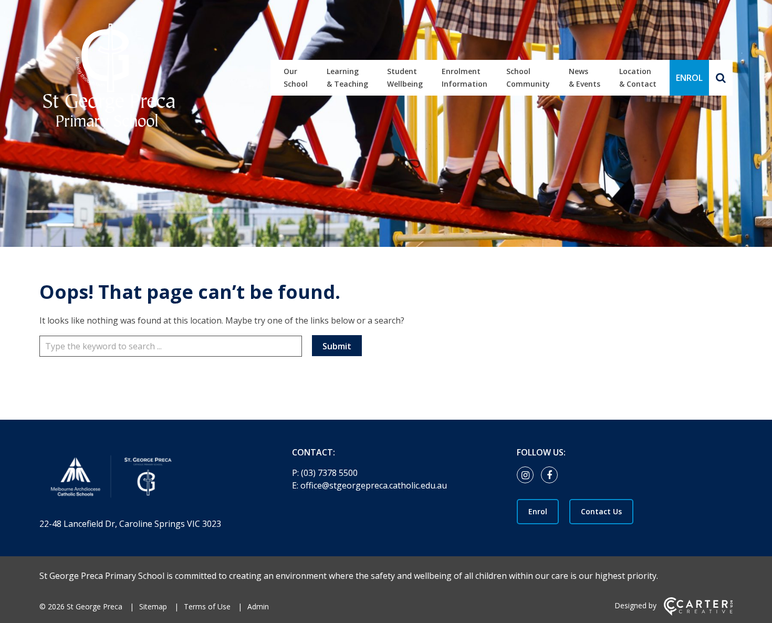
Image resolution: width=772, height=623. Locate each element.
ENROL (689, 78)
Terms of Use (207, 606)
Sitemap (153, 606)
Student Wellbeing (405, 77)
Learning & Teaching (347, 77)
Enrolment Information (464, 77)
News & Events (584, 77)
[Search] (721, 78)
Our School (296, 77)
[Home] (147, 479)
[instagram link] (528, 475)
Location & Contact (637, 77)
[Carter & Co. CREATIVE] (698, 613)
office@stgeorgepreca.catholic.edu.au (373, 485)
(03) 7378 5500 (329, 473)
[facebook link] (552, 475)
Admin (258, 606)
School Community (528, 77)
